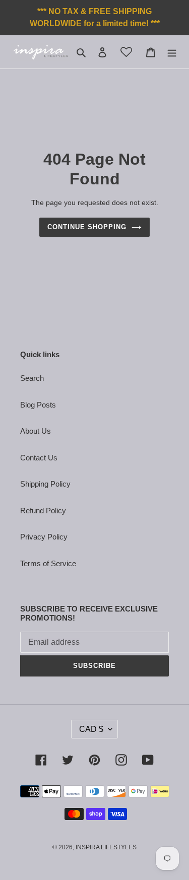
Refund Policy (43, 510)
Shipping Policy (45, 484)
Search (32, 378)
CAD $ (91, 729)
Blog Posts (38, 404)
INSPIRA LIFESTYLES (106, 847)
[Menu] (171, 52)
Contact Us (38, 457)
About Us (35, 431)
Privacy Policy (44, 536)
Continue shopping (87, 227)
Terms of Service (48, 563)
